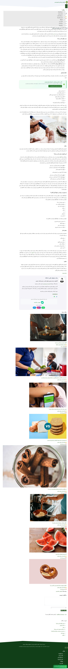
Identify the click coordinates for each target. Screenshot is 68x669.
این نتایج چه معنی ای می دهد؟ (59, 629)
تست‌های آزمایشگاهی (60, 614)
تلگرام (34, 307)
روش (63, 627)
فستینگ (61, 19)
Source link (64, 273)
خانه (66, 614)
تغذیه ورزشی (60, 13)
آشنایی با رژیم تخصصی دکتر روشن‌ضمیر (55, 86)
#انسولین (60, 591)
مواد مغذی (61, 25)
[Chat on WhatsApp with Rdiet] (54, 296)
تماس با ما (37, 644)
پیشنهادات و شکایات (28, 644)
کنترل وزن (61, 21)
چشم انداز (62, 633)
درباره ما (44, 644)
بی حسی (62, 107)
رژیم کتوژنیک (60, 11)
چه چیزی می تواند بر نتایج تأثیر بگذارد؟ (57, 631)
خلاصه (63, 635)
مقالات (63, 9)
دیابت (54, 33)
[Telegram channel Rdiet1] (56, 296)
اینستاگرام (38, 307)
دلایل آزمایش (62, 625)
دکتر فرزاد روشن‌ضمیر (47, 283)
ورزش (65, 197)
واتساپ (43, 307)
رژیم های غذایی (60, 15)
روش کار (41, 644)
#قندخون (57, 591)
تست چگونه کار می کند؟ (60, 623)
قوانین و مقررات (33, 644)
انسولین (32, 252)
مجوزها (24, 644)
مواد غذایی (61, 23)
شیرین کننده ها (60, 17)
